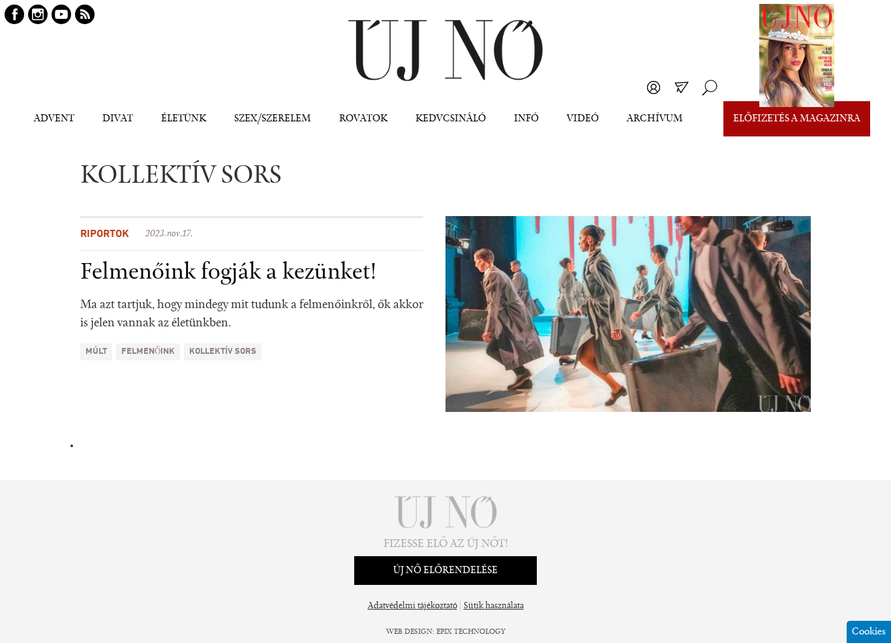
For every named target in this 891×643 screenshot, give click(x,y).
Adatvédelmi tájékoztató (412, 606)
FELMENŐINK (148, 351)
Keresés (709, 87)
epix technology (471, 632)
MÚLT (96, 351)
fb (14, 14)
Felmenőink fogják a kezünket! (228, 273)
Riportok (104, 234)
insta (38, 14)
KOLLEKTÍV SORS (222, 351)
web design (409, 632)
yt (61, 14)
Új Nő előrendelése (445, 570)
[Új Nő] (445, 51)
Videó (583, 119)
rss (85, 14)
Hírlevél (681, 87)
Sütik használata (494, 606)
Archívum (655, 119)
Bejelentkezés (653, 87)
